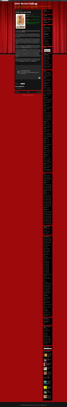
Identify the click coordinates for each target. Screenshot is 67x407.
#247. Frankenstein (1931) (49, 359)
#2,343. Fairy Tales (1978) (23, 12)
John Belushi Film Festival (47, 199)
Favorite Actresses (46, 41)
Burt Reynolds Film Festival (48, 178)
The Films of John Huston (47, 119)
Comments (46, 51)
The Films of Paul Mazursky (48, 136)
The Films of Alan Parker (47, 79)
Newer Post (17, 92)
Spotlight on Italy (46, 60)
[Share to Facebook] (23, 83)
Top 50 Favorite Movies (47, 29)
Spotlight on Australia (47, 55)
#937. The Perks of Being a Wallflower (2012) (49, 387)
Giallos (45, 280)
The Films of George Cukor (48, 99)
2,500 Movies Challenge (26, 3)
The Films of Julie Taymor (47, 125)
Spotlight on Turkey (46, 67)
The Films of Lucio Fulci (47, 129)
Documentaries (46, 256)
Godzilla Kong (46, 282)
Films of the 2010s (46, 271)
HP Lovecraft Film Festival (47, 283)
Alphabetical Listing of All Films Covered (47, 22)
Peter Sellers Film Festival (47, 217)
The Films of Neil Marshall (47, 134)
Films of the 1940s (46, 262)
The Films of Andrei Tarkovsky (46, 85)
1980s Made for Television (47, 239)
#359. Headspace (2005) (49, 377)
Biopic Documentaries (47, 251)
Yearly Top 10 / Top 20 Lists (48, 38)
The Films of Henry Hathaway (46, 105)
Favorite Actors (46, 40)
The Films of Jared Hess (47, 112)
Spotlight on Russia (46, 63)
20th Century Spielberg (47, 72)
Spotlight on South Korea (47, 66)
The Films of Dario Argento (47, 90)
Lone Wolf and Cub (46, 289)
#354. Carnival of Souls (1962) (49, 368)
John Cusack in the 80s (47, 339)
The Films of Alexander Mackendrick (47, 83)
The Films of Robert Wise (47, 144)
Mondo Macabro (46, 233)
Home (28, 92)
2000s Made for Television (47, 242)
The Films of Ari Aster (47, 87)
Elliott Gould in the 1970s (47, 337)
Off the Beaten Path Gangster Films (46, 321)
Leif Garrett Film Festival (47, 205)
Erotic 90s (45, 259)
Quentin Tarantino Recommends (46, 295)
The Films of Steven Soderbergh (46, 155)
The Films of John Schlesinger (46, 121)
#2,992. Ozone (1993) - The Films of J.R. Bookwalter (49, 373)
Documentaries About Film (47, 258)
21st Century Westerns (47, 330)
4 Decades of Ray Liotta (47, 175)
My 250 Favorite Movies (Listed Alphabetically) (47, 27)
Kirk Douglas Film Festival (47, 202)
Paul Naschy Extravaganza (47, 75)
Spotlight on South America (47, 64)
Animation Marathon (46, 248)
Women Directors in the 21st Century (47, 315)
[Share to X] (22, 83)
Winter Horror (46, 343)
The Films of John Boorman (48, 116)
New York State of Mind (47, 291)
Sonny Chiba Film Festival (47, 220)
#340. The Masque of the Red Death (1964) (49, 364)
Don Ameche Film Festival (47, 187)
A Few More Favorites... (47, 44)
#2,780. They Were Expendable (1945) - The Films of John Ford (47, 397)
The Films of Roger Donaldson (46, 146)
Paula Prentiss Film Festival (48, 214)
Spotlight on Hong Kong (47, 58)
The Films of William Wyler (47, 169)
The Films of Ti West (47, 160)
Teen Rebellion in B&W (47, 342)
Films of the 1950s (46, 264)
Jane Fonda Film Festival (47, 196)
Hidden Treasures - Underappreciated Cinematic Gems (46, 34)
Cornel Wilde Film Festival (47, 184)
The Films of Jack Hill (47, 108)
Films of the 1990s (46, 270)
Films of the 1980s (46, 268)
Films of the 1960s (46, 265)
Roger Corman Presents (47, 297)
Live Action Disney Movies (47, 288)
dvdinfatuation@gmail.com (47, 17)
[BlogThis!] (21, 83)
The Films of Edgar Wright (47, 93)
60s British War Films (47, 319)
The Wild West (46, 310)
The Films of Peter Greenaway (46, 138)
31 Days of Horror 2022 (47, 245)
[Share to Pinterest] (24, 83)
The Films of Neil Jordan (47, 133)
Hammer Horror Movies (47, 286)
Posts (45, 49)
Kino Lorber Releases (47, 231)
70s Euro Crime (46, 333)
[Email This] (20, 83)
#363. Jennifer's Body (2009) (49, 391)
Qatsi (44, 323)
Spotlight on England (47, 57)
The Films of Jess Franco (47, 113)
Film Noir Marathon (46, 261)
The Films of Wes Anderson (48, 165)
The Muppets (45, 309)
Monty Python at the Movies (48, 211)
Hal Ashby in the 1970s (47, 285)
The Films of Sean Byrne (47, 150)
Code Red (45, 230)
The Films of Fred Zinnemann (46, 97)
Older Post (39, 92)
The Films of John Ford (47, 118)
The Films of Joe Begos (47, 115)
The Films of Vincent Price (47, 223)
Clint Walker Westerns (47, 336)
